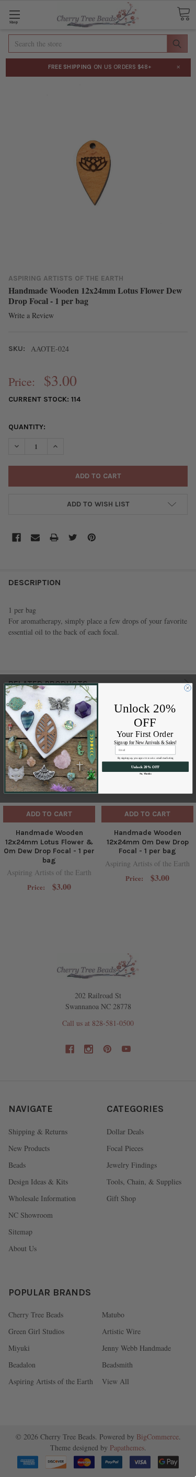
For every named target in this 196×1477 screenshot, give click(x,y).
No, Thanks (145, 773)
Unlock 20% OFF (145, 767)
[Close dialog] (187, 688)
